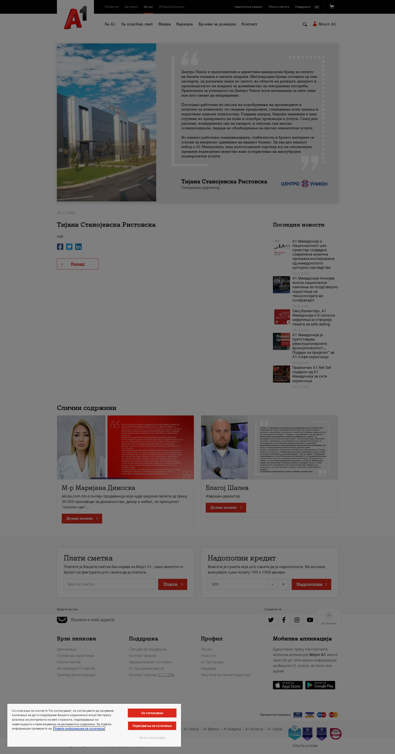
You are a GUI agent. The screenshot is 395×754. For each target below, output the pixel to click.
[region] (94, 725)
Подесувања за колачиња (152, 726)
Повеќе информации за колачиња (79, 728)
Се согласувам (152, 713)
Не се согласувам (152, 737)
